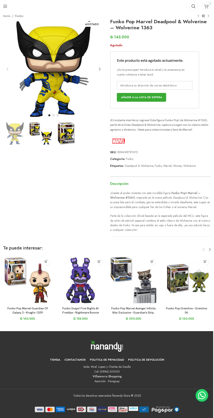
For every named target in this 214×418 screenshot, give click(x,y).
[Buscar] (193, 6)
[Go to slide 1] (49, 115)
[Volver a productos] (203, 16)
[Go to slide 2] (53, 115)
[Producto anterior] (198, 16)
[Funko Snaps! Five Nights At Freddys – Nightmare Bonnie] (80, 280)
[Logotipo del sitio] (106, 6)
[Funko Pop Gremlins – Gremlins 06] (186, 280)
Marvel (167, 166)
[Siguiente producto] (208, 16)
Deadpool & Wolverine (139, 166)
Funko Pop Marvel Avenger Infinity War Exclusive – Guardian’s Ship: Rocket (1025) (133, 312)
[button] (7, 69)
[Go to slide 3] (58, 115)
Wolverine (189, 166)
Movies (177, 166)
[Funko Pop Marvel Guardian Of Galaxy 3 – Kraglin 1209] (27, 280)
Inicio (6, 16)
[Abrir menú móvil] (5, 6)
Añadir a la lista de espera (141, 97)
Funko (19, 16)
